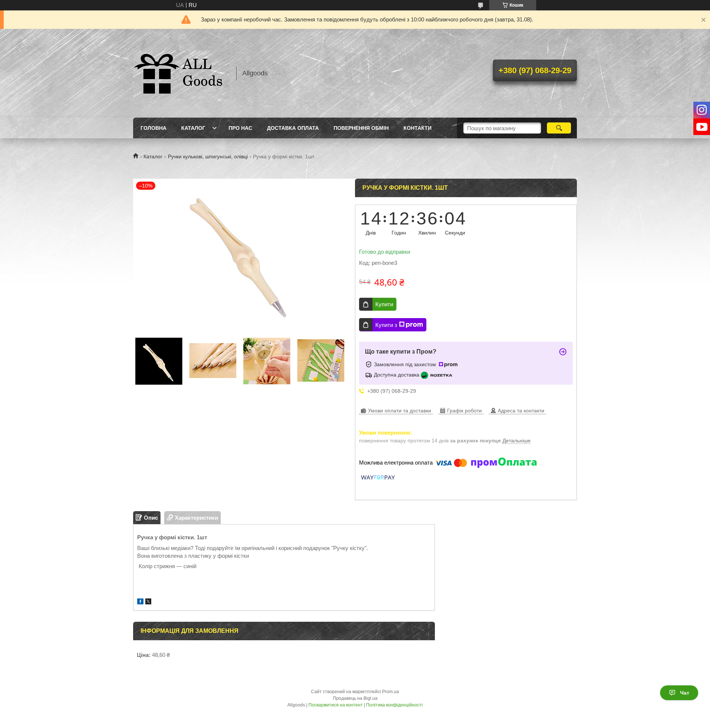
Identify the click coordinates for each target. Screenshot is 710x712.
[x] (148, 602)
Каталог (193, 128)
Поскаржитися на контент (335, 705)
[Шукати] (559, 128)
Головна (153, 128)
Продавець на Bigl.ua (355, 698)
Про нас (240, 128)
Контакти (417, 128)
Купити (384, 304)
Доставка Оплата (293, 128)
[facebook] (140, 602)
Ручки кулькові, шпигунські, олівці (208, 156)
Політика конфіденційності (394, 705)
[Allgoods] (181, 73)
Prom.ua (390, 691)
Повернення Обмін (361, 128)
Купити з (386, 325)
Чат (684, 693)
